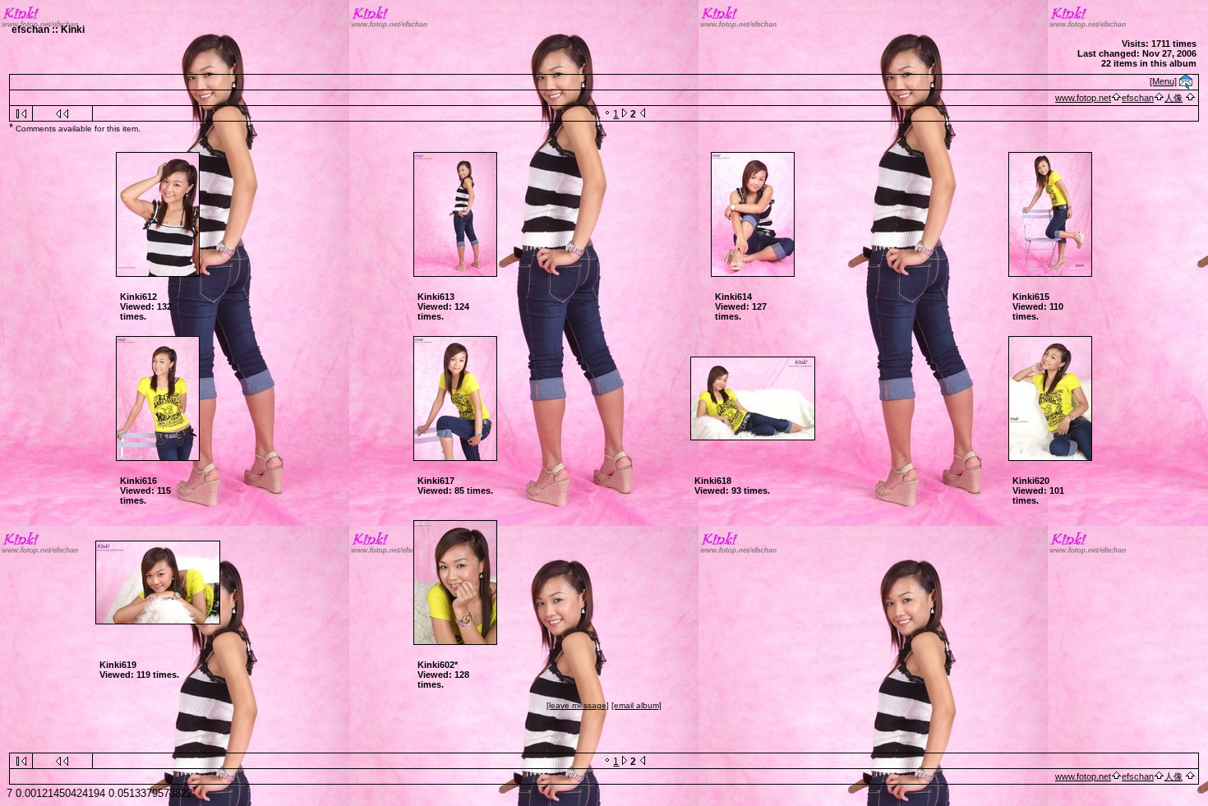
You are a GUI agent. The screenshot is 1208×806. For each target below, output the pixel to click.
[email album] (636, 705)
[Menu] (1163, 81)
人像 (1173, 98)
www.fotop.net (1083, 98)
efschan (1138, 98)
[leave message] (577, 705)
